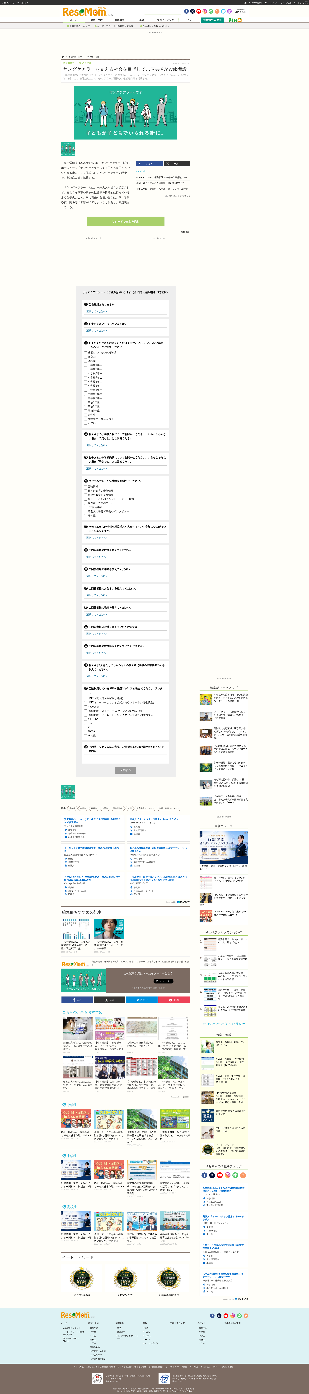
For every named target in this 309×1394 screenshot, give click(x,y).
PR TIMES (194, 1367)
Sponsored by (171, 902)
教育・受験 (97, 20)
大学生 (105, 808)
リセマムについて (129, 1367)
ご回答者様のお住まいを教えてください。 (113, 588)
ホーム (73, 20)
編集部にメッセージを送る (179, 196)
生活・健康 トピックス (169, 808)
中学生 (83, 808)
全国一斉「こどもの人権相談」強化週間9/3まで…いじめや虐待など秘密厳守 (175, 183)
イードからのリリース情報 (176, 1367)
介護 (130, 808)
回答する (126, 770)
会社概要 (142, 1367)
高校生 (94, 808)
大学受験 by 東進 (212, 20)
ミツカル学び (96, 1355)
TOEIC (147, 1332)
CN (244, 12)
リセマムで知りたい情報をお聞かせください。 (116, 481)
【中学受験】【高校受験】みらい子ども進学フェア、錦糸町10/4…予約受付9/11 (109, 1045)
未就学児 (94, 1328)
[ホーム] (63, 57)
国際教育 (120, 20)
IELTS (147, 1339)
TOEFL (148, 1336)
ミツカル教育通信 (98, 1359)
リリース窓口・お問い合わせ (85, 1367)
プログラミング (165, 20)
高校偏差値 (95, 1347)
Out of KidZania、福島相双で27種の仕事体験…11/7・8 (164, 177)
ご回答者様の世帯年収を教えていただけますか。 (117, 646)
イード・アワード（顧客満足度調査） (116, 26)
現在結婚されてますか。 (103, 304)
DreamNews (205, 1367)
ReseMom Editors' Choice (156, 26)
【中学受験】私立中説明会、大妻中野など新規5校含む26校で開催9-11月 (109, 1084)
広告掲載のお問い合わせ (109, 1367)
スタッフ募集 (227, 1367)
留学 (119, 1328)
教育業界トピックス (145, 808)
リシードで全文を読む (125, 221)
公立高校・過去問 (98, 1351)
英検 (146, 1328)
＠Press (216, 1367)
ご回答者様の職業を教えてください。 (110, 607)
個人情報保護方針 (156, 1367)
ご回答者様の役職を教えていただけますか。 (114, 626)
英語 (141, 20)
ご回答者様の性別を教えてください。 (110, 550)
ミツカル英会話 (151, 1343)
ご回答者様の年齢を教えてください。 (110, 569)
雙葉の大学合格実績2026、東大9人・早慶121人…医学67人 (77, 1084)
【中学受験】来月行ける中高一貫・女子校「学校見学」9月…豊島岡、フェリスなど (178, 189)
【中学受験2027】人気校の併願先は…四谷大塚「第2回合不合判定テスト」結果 (141, 1084)
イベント (189, 20)
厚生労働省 (118, 808)
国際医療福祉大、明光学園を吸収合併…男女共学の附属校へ (77, 1045)
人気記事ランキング (80, 26)
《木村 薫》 (184, 232)
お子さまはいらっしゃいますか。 (108, 323)
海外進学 (121, 1332)
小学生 (144, 171)
